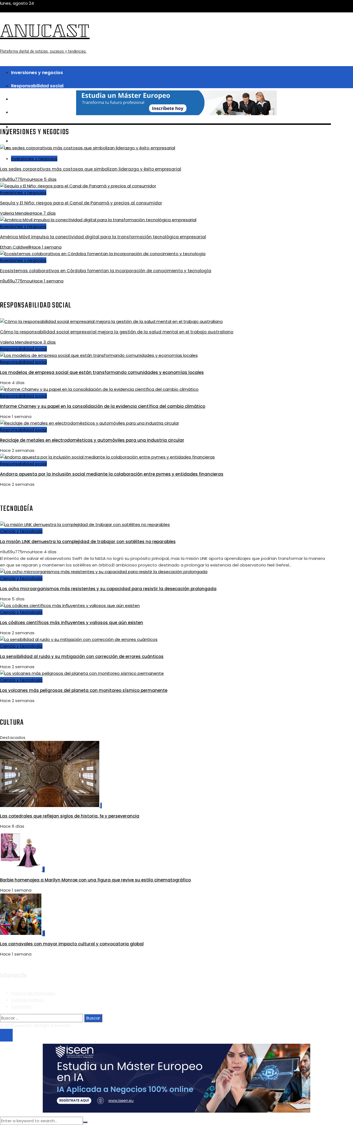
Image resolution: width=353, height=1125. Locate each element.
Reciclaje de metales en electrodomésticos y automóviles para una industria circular (92, 440)
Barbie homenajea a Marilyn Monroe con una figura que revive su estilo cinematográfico (95, 880)
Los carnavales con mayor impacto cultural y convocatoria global (72, 944)
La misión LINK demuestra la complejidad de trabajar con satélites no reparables (88, 541)
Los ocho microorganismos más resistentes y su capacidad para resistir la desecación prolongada (108, 589)
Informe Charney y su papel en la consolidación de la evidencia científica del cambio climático (102, 406)
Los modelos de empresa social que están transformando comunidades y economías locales (102, 372)
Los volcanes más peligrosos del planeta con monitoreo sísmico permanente (83, 690)
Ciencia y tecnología (21, 531)
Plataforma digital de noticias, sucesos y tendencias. (43, 51)
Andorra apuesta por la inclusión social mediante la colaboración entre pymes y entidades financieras (111, 474)
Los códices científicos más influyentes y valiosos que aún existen (71, 622)
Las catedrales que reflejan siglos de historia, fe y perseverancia (69, 816)
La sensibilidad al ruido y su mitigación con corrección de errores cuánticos (82, 656)
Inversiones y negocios (34, 158)
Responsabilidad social (23, 349)
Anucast (45, 33)
